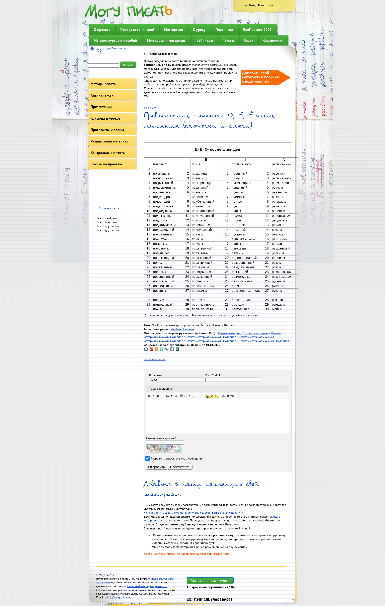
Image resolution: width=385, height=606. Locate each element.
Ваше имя (156, 375)
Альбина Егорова (182, 329)
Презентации (101, 106)
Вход (252, 5)
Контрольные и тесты (108, 152)
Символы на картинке (161, 438)
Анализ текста (102, 95)
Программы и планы (107, 129)
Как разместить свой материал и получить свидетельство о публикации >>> (194, 512)
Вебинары (205, 40)
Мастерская (173, 29)
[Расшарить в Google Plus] (151, 350)
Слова (248, 40)
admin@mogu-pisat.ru (118, 597)
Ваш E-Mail (212, 375)
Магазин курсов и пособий (115, 40)
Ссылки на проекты (106, 164)
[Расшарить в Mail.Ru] (177, 350)
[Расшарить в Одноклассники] (156, 350)
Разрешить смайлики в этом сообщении (177, 458)
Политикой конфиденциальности (147, 586)
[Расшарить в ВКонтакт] (146, 350)
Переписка (224, 29)
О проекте (102, 29)
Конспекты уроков (106, 118)
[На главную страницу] (145, 53)
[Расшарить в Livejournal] (167, 350)
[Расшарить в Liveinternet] (172, 350)
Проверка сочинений (137, 29)
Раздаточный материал (109, 141)
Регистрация (266, 5)
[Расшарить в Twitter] (161, 350)
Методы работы (104, 84)
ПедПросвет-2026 (257, 29)
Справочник (273, 40)
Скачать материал (230, 333)
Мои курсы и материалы (166, 40)
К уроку (199, 29)
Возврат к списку (155, 359)
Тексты (228, 40)
